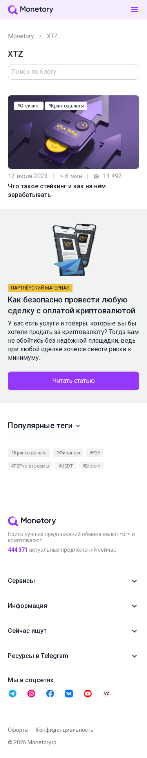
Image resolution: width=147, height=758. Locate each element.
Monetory (21, 36)
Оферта (18, 730)
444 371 (18, 550)
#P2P (94, 453)
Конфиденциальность (65, 730)
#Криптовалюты (66, 106)
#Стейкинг (28, 106)
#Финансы (68, 453)
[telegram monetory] (12, 693)
